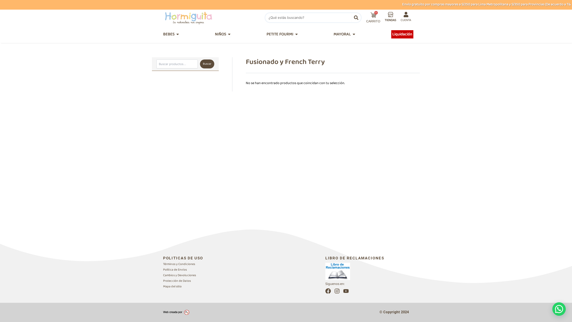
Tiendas (390, 20)
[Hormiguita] (199, 18)
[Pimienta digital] (176, 312)
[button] (559, 309)
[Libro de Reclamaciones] (337, 271)
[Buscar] (356, 17)
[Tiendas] (390, 14)
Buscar (207, 63)
